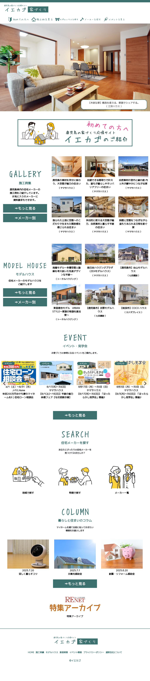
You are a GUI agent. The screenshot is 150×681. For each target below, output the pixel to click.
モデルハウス (52, 652)
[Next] (145, 383)
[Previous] (4, 383)
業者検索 (64, 652)
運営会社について (114, 652)
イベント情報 (75, 652)
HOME (31, 652)
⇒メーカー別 (25, 217)
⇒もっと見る (25, 208)
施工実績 (40, 652)
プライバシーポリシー (93, 652)
